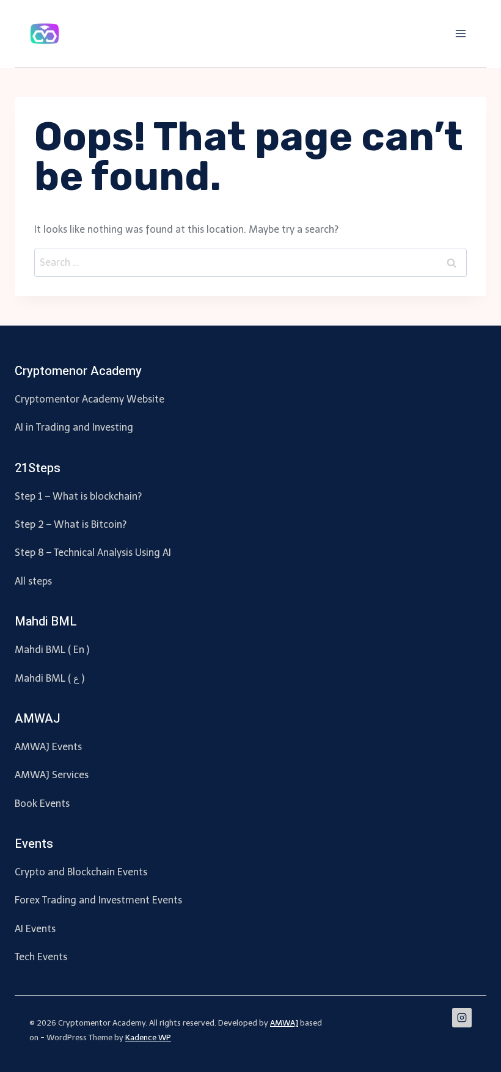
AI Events (35, 929)
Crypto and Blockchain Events (81, 872)
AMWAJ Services (52, 775)
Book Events (42, 803)
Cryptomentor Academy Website (89, 399)
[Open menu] (460, 33)
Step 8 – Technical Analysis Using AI (93, 552)
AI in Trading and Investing (74, 427)
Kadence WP (148, 1037)
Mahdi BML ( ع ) (49, 678)
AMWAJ (284, 1022)
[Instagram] (462, 1017)
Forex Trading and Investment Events (98, 900)
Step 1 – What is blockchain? (78, 496)
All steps (33, 581)
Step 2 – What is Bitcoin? (70, 524)
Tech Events (41, 957)
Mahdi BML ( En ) (52, 649)
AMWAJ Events (48, 747)
